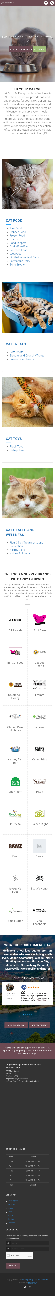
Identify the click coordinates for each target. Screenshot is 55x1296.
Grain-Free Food (19, 246)
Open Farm (15, 791)
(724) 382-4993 (12, 1076)
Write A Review (39, 1025)
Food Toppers (18, 242)
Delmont (42, 965)
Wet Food (15, 253)
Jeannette (12, 965)
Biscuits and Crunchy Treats (27, 355)
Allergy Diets (17, 549)
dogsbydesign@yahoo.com (17, 1079)
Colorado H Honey (15, 696)
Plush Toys (16, 446)
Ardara (26, 961)
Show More (41, 1000)
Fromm (39, 695)
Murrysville (12, 968)
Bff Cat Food (15, 662)
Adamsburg (26, 958)
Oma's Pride (39, 759)
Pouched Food (18, 250)
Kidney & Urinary (20, 553)
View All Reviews (16, 1025)
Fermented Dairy (20, 260)
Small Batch (15, 920)
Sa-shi (40, 856)
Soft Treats (16, 352)
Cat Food (14, 220)
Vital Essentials (39, 922)
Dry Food (15, 239)
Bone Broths (17, 264)
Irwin (6, 954)
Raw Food (16, 228)
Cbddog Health (40, 664)
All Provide (15, 630)
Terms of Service (41, 1280)
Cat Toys (14, 439)
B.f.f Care (40, 630)
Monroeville (28, 968)
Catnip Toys (17, 450)
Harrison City (40, 961)
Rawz (15, 856)
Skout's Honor (40, 888)
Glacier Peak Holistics (15, 729)
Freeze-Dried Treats (22, 359)
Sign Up (13, 1266)
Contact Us (39, 49)
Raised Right (40, 824)
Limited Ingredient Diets (24, 257)
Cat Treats (16, 344)
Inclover (40, 727)
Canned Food (18, 232)
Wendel (39, 958)
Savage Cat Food (15, 890)
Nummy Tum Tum (15, 761)
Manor (13, 958)
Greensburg (28, 965)
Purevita (15, 824)
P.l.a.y (39, 791)
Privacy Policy (27, 1280)
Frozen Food (17, 235)
